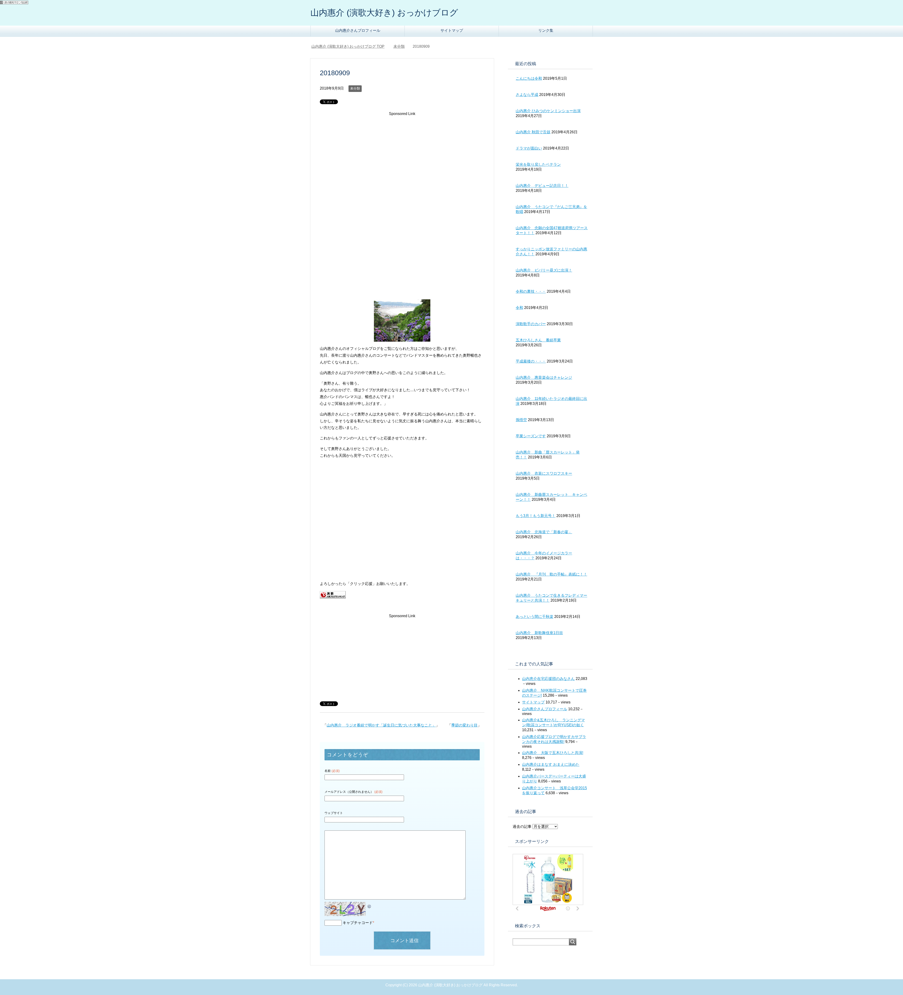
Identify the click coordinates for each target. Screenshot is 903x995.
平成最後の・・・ (531, 361)
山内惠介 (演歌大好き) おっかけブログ (384, 12)
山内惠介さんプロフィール (357, 30)
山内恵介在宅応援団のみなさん (548, 679)
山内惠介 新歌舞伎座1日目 (539, 633)
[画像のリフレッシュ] (369, 905)
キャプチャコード (358, 923)
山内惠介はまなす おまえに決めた (550, 764)
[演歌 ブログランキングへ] (333, 595)
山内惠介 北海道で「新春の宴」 (544, 532)
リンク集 (545, 30)
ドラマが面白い (529, 148)
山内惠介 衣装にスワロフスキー (544, 473)
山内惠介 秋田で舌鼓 (533, 132)
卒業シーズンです (531, 436)
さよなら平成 (527, 95)
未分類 (355, 88)
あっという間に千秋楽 (534, 617)
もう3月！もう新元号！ (535, 516)
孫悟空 (521, 420)
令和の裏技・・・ (531, 291)
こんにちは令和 (529, 78)
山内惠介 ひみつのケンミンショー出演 (548, 111)
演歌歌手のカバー (531, 324)
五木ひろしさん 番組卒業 (538, 340)
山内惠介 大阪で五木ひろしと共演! (552, 753)
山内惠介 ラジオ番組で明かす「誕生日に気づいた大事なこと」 (381, 725)
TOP (350, 46)
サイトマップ (451, 30)
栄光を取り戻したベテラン (538, 164)
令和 (519, 308)
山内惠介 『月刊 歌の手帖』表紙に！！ (551, 574)
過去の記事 (522, 827)
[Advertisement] (402, 157)
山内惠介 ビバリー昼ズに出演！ (544, 270)
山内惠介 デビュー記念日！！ (542, 186)
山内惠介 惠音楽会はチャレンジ (544, 377)
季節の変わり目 (464, 725)
